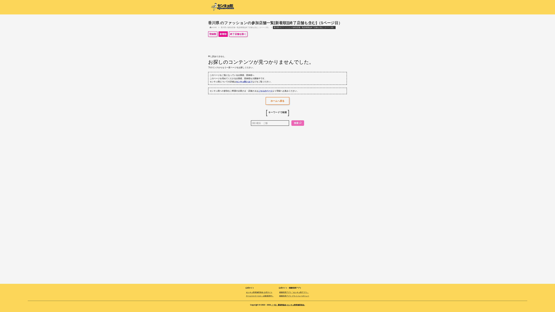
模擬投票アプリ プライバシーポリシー (294, 296)
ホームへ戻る (277, 100)
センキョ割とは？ (244, 81)
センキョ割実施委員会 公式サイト (259, 292)
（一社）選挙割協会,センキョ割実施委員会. (288, 305)
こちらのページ (265, 91)
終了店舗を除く (238, 33)
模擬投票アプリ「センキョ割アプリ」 (294, 292)
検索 (296, 122)
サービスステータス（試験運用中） (260, 296)
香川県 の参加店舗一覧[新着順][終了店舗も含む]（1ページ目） (245, 27)
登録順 (212, 33)
